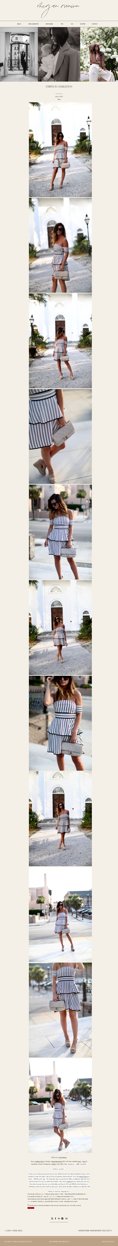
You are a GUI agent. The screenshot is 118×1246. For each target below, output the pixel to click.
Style (59, 99)
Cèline (54, 1164)
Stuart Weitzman (57, 1161)
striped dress (83, 1176)
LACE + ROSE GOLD (14, 1231)
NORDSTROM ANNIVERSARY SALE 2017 (94, 1231)
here (79, 1161)
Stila (77, 1164)
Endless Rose (39, 1161)
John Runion (63, 1157)
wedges (69, 1181)
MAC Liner (63, 1164)
